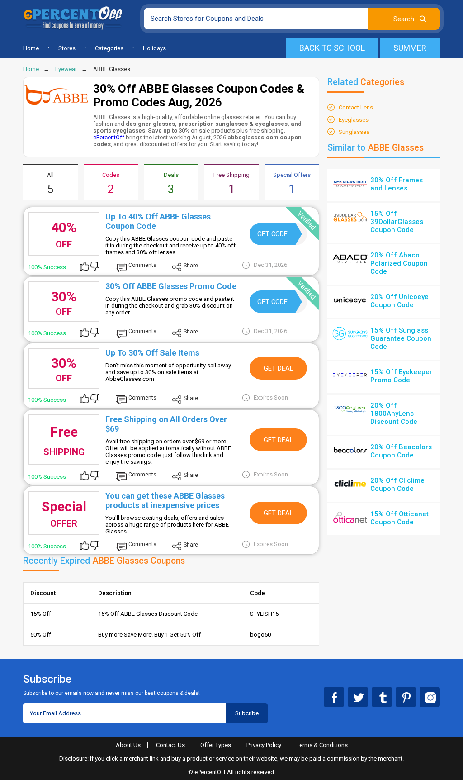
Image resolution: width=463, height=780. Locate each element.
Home (31, 48)
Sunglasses (354, 131)
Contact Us (170, 745)
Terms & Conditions (322, 745)
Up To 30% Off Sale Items (152, 352)
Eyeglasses (354, 119)
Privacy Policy (263, 745)
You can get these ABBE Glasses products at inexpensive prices (165, 500)
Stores (67, 48)
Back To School (332, 47)
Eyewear (66, 69)
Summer (409, 47)
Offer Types (215, 745)
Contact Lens (356, 107)
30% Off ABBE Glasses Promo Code (170, 286)
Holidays (154, 48)
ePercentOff (108, 137)
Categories (109, 48)
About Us (128, 745)
